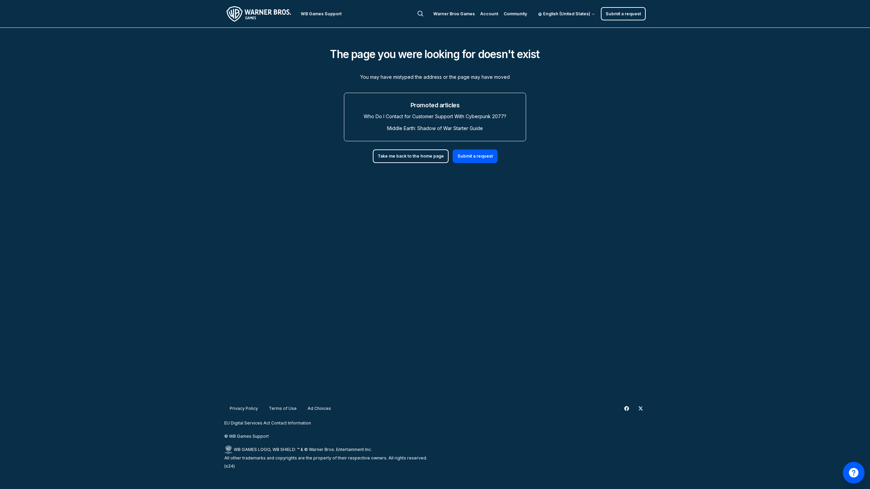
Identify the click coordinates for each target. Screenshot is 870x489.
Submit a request (623, 13)
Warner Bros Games (454, 13)
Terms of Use (283, 408)
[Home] (259, 14)
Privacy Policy (244, 408)
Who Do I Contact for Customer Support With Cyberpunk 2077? (435, 116)
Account (489, 13)
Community (515, 13)
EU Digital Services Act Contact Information (267, 422)
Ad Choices (319, 408)
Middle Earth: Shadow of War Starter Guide (435, 128)
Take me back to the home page (411, 156)
